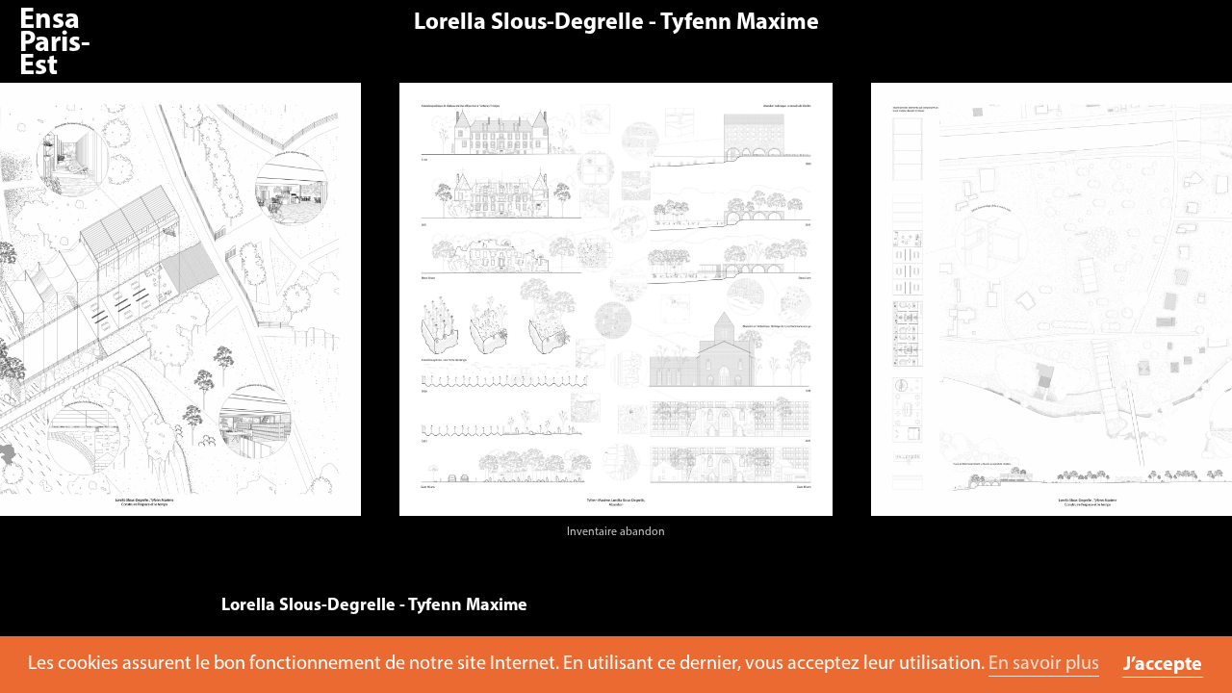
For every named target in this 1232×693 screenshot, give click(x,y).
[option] (616, 316)
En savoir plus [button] (1043, 664)
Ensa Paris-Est (54, 44)
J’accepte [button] (1162, 665)
